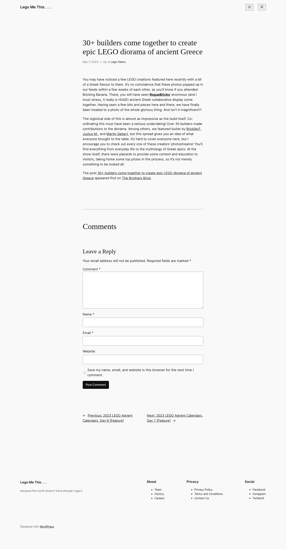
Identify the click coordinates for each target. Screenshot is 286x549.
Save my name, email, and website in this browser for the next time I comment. (140, 372)
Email (88, 333)
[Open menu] (249, 7)
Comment (91, 269)
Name (88, 314)
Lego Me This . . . (35, 7)
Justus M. (90, 134)
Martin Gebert (117, 134)
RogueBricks (160, 95)
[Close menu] (262, 7)
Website (89, 351)
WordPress (47, 526)
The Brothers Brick (136, 178)
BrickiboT (193, 129)
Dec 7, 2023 (90, 61)
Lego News (118, 61)
